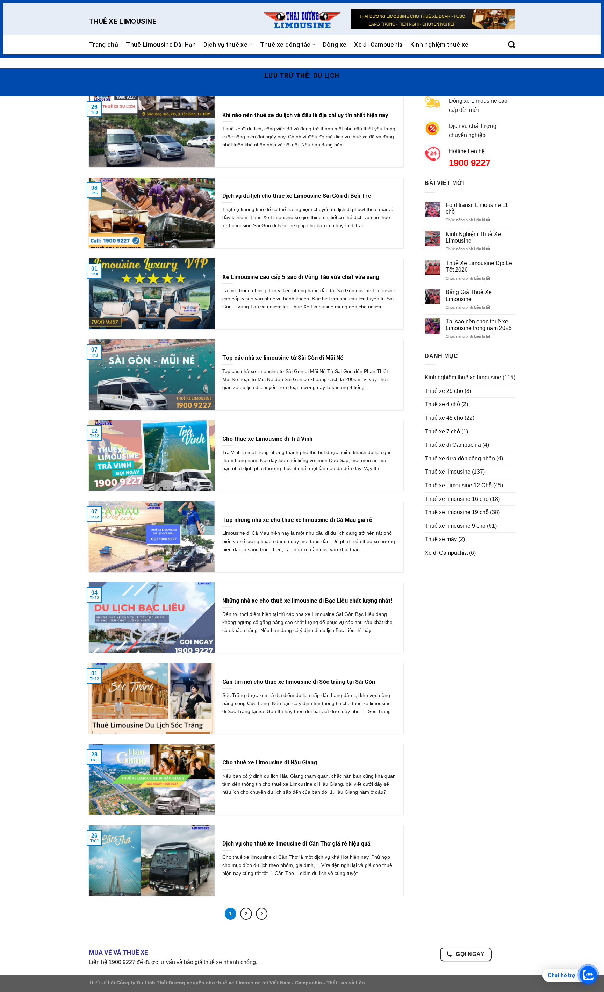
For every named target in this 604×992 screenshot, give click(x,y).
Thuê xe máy (441, 539)
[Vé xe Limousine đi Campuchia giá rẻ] (433, 19)
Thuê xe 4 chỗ (442, 404)
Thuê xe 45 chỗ (444, 418)
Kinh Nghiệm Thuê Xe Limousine (473, 237)
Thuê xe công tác (285, 44)
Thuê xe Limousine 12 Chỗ (458, 485)
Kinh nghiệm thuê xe (439, 44)
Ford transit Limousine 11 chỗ (477, 208)
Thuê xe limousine (447, 472)
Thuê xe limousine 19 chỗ (457, 512)
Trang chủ (103, 44)
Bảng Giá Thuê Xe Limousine (469, 295)
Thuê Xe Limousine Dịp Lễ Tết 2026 (479, 266)
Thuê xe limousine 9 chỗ (455, 526)
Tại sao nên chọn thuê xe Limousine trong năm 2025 (479, 324)
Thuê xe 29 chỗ (444, 391)
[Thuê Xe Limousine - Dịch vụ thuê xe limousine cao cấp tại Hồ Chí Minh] (302, 19)
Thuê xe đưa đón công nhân (460, 458)
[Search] (511, 44)
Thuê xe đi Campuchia (453, 445)
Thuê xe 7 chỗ (442, 431)
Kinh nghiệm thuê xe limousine (463, 377)
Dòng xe (334, 44)
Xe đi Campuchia (378, 44)
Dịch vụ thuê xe (225, 44)
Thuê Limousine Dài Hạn (161, 44)
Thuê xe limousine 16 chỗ (457, 499)
